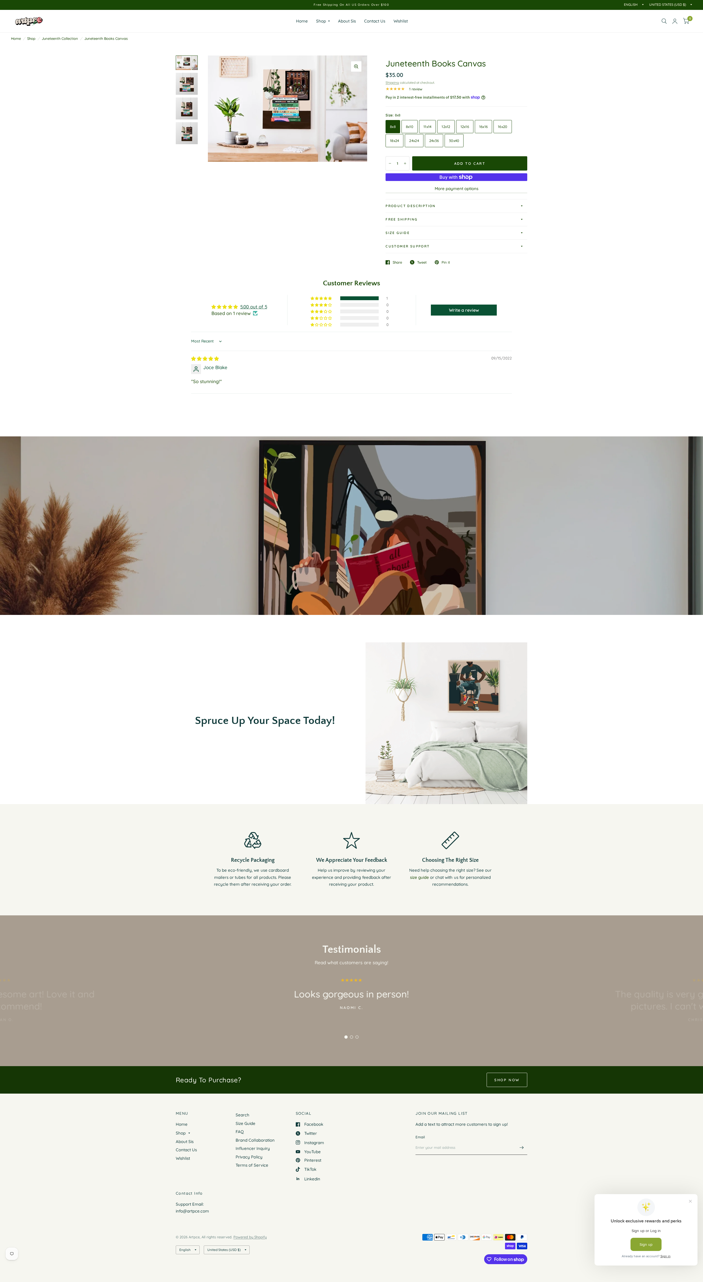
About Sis (347, 21)
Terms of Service (252, 1165)
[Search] (664, 21)
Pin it (446, 262)
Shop (321, 21)
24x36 (434, 140)
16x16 (483, 126)
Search (242, 1114)
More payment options (456, 188)
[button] (322, 298)
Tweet (422, 262)
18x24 (394, 140)
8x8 (393, 126)
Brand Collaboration (255, 1140)
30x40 (454, 140)
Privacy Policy (249, 1157)
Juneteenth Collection (60, 38)
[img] (205, 358)
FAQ (240, 1131)
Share (397, 262)
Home (302, 21)
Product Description (411, 206)
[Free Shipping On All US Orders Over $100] (351, 4)
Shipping (392, 82)
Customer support (407, 246)
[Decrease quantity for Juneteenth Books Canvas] (390, 163)
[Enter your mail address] (521, 1148)
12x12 (446, 126)
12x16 (465, 126)
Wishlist (401, 21)
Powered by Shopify (250, 1237)
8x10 (409, 126)
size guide (419, 877)
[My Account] (674, 21)
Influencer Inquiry (253, 1148)
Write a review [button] (464, 310)
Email (420, 1137)
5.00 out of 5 (253, 307)
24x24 (414, 140)
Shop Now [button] (507, 1080)
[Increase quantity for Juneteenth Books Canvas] (405, 163)
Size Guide (398, 233)
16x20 (502, 126)
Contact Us (374, 21)
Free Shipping (401, 219)
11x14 (427, 126)
